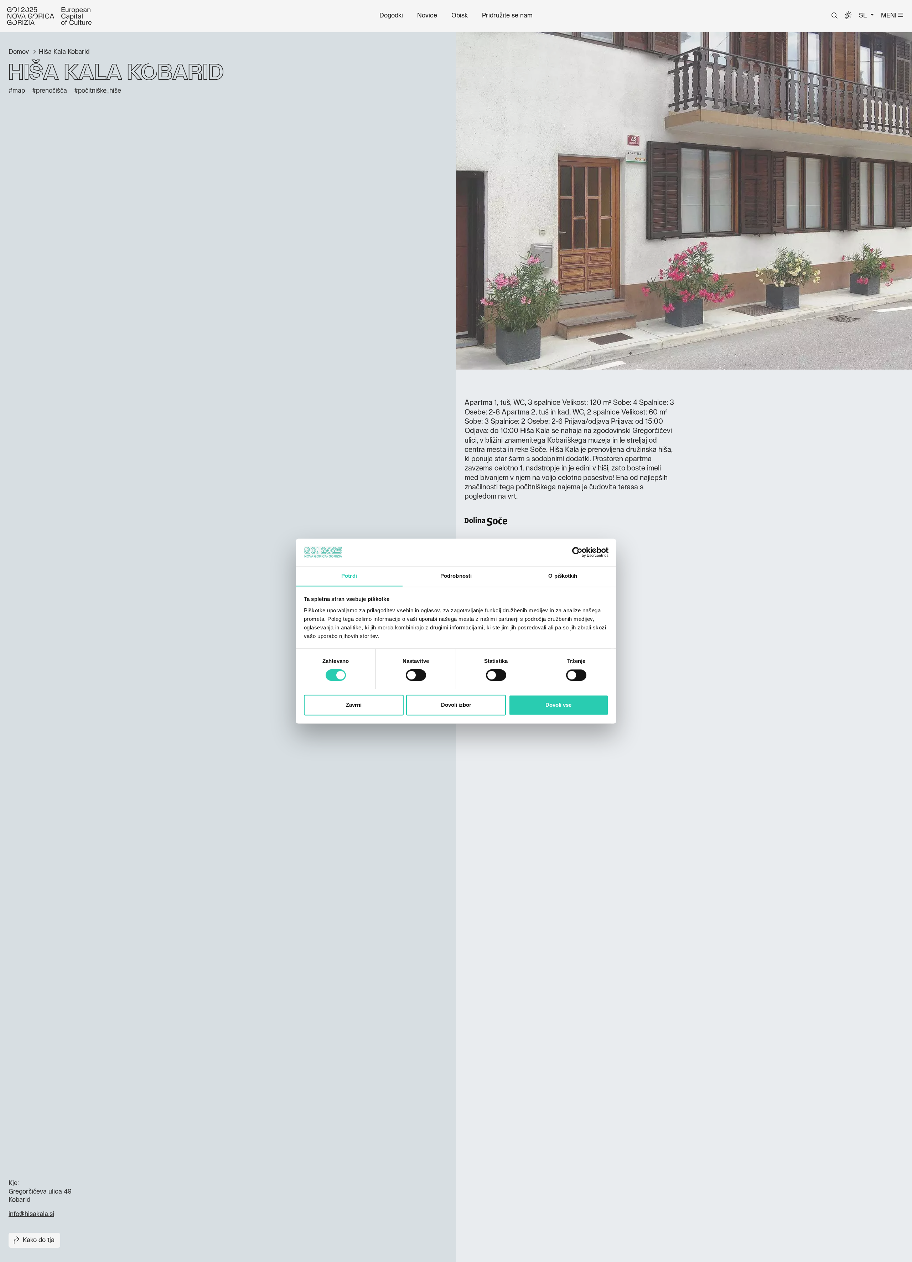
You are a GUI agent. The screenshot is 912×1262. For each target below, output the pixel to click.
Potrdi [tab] (349, 576)
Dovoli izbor (456, 705)
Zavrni (354, 705)
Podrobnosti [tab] (456, 576)
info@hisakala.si (31, 1214)
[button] (834, 16)
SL (864, 15)
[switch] (416, 675)
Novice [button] (427, 15)
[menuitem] (391, 16)
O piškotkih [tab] (562, 576)
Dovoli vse (558, 705)
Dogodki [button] (391, 15)
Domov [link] (20, 52)
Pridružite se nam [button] (507, 15)
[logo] (49, 16)
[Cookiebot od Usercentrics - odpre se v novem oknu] (577, 552)
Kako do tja (39, 1240)
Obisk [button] (459, 15)
